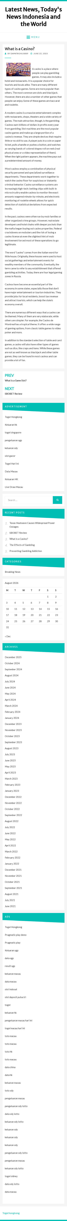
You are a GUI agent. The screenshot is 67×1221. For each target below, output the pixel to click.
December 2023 (13, 724)
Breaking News (12, 571)
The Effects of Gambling (22, 544)
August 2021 (11, 894)
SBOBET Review (18, 532)
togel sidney (11, 1176)
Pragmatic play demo (15, 934)
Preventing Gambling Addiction (26, 551)
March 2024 (11, 705)
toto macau (11, 1043)
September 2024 (13, 669)
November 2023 (13, 730)
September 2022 (13, 815)
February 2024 (12, 711)
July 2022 (10, 827)
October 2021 (12, 881)
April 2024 (10, 699)
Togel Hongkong (13, 416)
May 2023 (10, 766)
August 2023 (11, 748)
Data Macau (11, 471)
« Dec (8, 636)
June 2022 (10, 833)
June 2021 (10, 906)
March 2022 (11, 851)
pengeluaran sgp (13, 440)
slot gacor (10, 455)
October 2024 (12, 663)
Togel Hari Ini (12, 463)
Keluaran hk (11, 424)
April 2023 (10, 772)
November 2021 (13, 875)
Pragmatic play (12, 942)
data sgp (9, 958)
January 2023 (12, 790)
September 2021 (13, 888)
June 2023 (10, 760)
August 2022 (11, 821)
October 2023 (12, 736)
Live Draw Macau (14, 487)
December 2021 (13, 869)
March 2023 (11, 778)
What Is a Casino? (19, 538)
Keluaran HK (11, 479)
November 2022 (13, 802)
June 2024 (10, 687)
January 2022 (12, 863)
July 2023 (10, 754)
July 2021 (10, 900)
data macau (11, 1191)
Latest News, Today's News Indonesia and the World (33, 17)
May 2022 (10, 839)
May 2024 (10, 693)
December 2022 (13, 796)
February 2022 (12, 857)
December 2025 (13, 657)
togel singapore (13, 432)
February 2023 (12, 784)
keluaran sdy (11, 448)
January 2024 (12, 717)
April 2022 (10, 845)
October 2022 (12, 809)
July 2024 (10, 681)
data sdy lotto (12, 1184)
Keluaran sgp (11, 950)
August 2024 (11, 675)
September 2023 (13, 742)
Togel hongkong (11, 1213)
